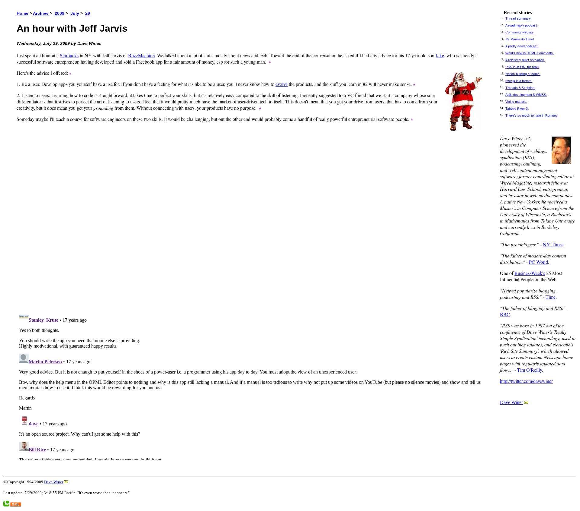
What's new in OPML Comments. (529, 53)
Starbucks (69, 55)
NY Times (553, 244)
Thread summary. (518, 18)
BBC (505, 314)
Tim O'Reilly (529, 370)
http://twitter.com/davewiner (526, 381)
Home (22, 13)
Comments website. (519, 32)
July (74, 13)
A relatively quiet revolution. (525, 60)
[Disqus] (252, 224)
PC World (538, 262)
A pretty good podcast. (521, 46)
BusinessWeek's (529, 273)
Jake (440, 55)
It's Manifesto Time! (519, 39)
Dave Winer (511, 402)
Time (551, 297)
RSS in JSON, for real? (522, 67)
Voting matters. (516, 101)
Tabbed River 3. (517, 108)
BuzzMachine (141, 55)
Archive (41, 13)
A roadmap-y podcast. (521, 25)
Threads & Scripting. (520, 88)
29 (87, 13)
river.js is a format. (518, 81)
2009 (59, 13)
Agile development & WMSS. (526, 94)
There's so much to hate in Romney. (531, 115)
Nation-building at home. (522, 74)
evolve (282, 84)
